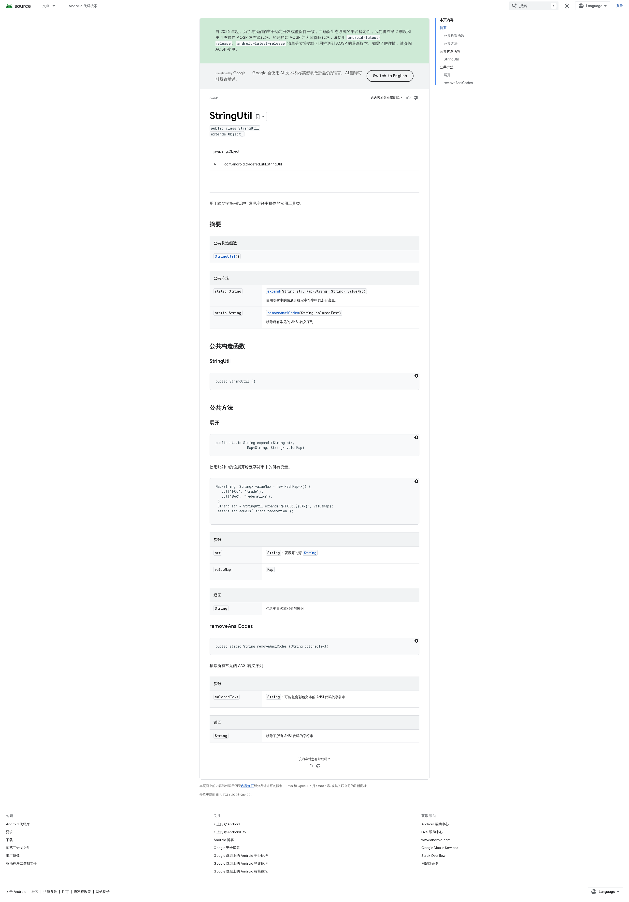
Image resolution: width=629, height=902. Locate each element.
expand (273, 291)
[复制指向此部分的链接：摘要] (226, 225)
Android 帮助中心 (435, 824)
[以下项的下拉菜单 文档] (56, 6)
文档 (46, 6)
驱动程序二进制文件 (21, 863)
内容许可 (247, 786)
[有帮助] (408, 98)
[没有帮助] (415, 98)
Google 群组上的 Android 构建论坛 (241, 863)
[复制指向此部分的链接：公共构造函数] (250, 347)
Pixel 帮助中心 (432, 832)
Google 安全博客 (227, 847)
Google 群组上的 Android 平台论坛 (241, 855)
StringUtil (225, 256)
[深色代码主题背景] (416, 376)
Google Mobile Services (439, 847)
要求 (9, 832)
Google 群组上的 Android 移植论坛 (241, 871)
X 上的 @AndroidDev (230, 832)
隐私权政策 (82, 892)
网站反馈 (103, 892)
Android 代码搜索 (83, 6)
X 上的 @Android (227, 824)
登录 (619, 6)
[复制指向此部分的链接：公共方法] (238, 408)
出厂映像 (13, 855)
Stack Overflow (433, 855)
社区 (34, 892)
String (310, 552)
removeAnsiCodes (283, 313)
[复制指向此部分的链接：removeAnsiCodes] (258, 627)
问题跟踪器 (430, 863)
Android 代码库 (18, 824)
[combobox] (533, 5)
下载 (9, 840)
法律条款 (50, 892)
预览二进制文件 (18, 847)
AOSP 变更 (225, 49)
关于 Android (16, 892)
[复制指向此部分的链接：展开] (224, 423)
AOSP (214, 98)
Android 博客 (224, 840)
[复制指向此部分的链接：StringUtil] (235, 362)
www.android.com (436, 840)
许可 (65, 892)
